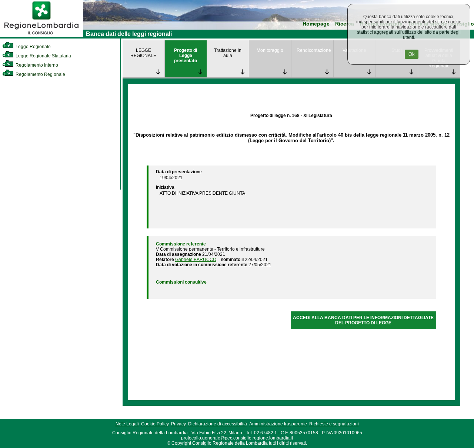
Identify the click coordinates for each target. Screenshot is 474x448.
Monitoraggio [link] (270, 50)
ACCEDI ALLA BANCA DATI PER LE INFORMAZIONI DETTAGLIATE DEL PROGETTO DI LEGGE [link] (363, 320)
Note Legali (127, 424)
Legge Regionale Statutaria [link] (42, 55)
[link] (41, 35)
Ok (411, 54)
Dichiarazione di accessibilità (217, 424)
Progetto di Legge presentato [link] (185, 55)
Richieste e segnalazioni (334, 424)
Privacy (178, 424)
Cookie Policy (155, 424)
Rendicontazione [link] (314, 50)
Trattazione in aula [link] (227, 53)
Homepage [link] (316, 24)
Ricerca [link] (344, 24)
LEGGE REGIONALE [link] (143, 53)
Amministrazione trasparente (278, 424)
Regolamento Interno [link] (36, 65)
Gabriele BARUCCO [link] (195, 259)
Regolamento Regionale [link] (39, 74)
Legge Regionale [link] (32, 46)
